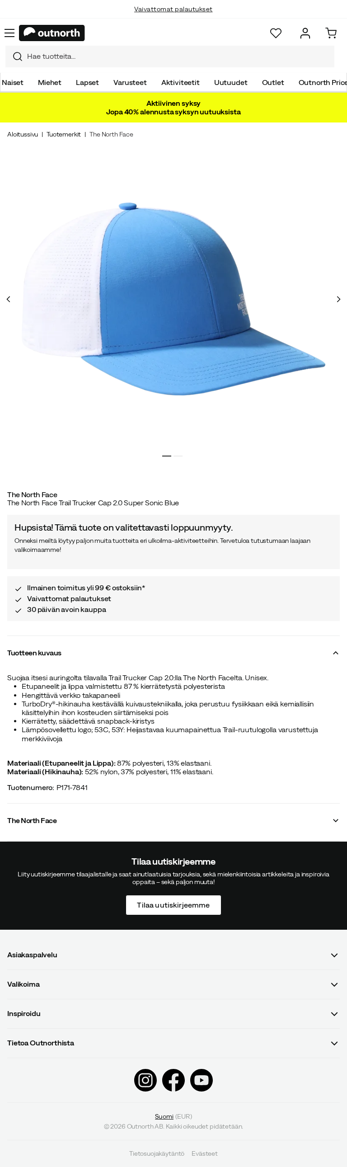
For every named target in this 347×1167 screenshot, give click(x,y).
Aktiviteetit (180, 82)
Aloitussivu (22, 134)
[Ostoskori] (331, 33)
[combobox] (169, 56)
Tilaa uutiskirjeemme (173, 904)
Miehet (49, 82)
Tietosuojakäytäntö (156, 1153)
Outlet (273, 82)
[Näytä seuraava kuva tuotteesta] (338, 299)
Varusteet (130, 82)
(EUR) (173, 1116)
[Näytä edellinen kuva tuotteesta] (8, 299)
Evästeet (205, 1153)
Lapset (87, 82)
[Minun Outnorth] (305, 33)
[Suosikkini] (275, 33)
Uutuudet (231, 82)
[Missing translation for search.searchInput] (14, 56)
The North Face (111, 134)
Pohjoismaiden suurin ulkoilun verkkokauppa (173, 18)
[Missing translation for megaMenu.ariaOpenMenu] (9, 33)
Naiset (12, 82)
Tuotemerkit (64, 134)
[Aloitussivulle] (52, 33)
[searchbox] (178, 56)
